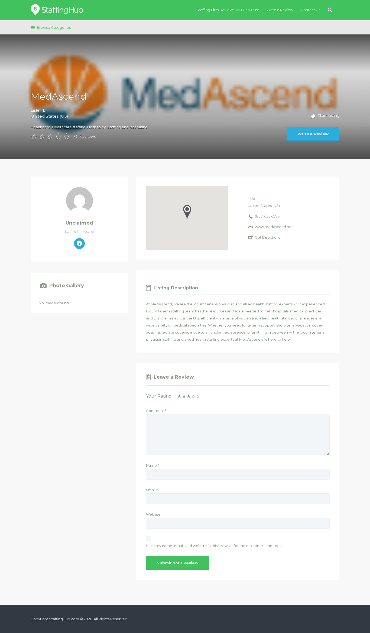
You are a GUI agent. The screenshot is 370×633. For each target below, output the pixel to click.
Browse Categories (54, 27)
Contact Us (310, 10)
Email (152, 490)
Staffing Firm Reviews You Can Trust (227, 10)
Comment (156, 410)
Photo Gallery (66, 286)
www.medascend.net (274, 227)
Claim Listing (328, 115)
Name (152, 465)
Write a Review (280, 10)
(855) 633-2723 (267, 216)
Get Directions (267, 237)
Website (153, 514)
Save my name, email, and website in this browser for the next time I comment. (215, 546)
